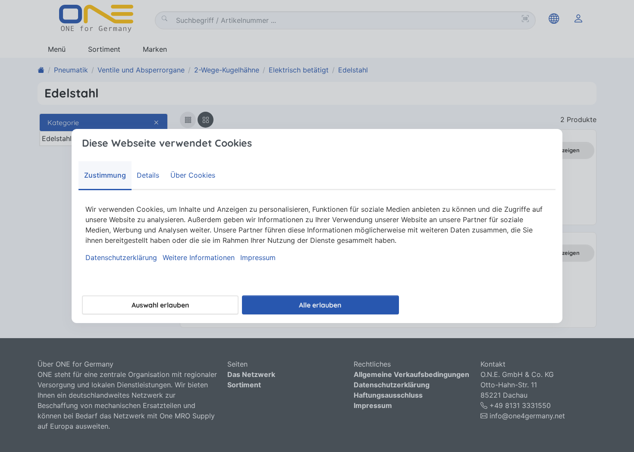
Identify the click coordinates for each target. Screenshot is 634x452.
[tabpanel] (317, 233)
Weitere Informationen (199, 257)
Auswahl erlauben (160, 305)
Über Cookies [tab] (192, 175)
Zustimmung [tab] (105, 175)
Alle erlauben (320, 305)
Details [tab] (148, 175)
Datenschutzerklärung (121, 257)
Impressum (258, 257)
